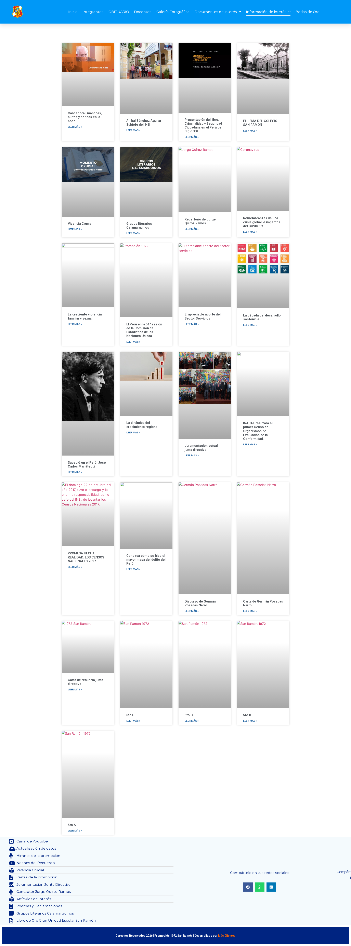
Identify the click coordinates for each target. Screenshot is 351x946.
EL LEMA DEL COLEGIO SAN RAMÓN (260, 123)
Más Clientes (226, 935)
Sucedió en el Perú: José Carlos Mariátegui (87, 464)
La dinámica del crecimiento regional (142, 425)
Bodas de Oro (308, 12)
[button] (248, 887)
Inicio (73, 12)
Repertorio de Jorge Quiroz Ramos (200, 221)
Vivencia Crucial (80, 224)
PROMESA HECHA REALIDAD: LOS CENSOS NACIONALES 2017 (86, 557)
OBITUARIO (118, 12)
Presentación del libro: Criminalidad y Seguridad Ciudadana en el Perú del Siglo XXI (203, 125)
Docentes (142, 12)
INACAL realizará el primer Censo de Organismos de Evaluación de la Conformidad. (258, 431)
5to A (72, 825)
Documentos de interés (216, 12)
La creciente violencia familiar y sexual (85, 316)
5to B (247, 715)
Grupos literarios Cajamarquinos (139, 225)
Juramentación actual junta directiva (201, 447)
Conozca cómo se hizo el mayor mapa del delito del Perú (146, 559)
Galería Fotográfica (173, 12)
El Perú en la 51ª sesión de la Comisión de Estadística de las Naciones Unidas (144, 330)
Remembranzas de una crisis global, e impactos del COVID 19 (261, 222)
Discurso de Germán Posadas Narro (200, 603)
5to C (189, 715)
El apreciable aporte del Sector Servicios (203, 316)
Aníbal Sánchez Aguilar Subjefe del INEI (143, 122)
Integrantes (93, 12)
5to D (130, 715)
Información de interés (266, 12)
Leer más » (75, 126)
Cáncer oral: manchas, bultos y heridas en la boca (85, 117)
